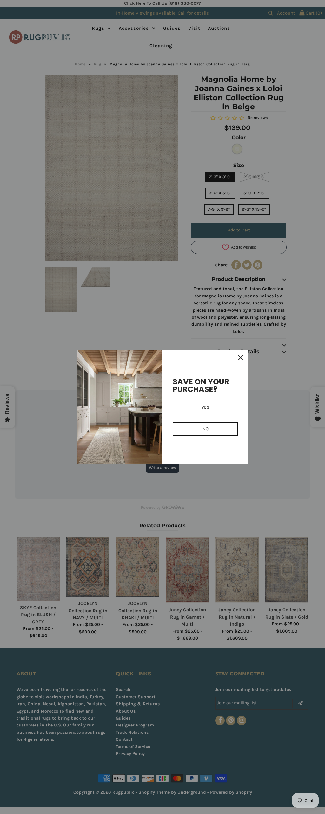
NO (205, 429)
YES (205, 407)
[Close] (240, 357)
